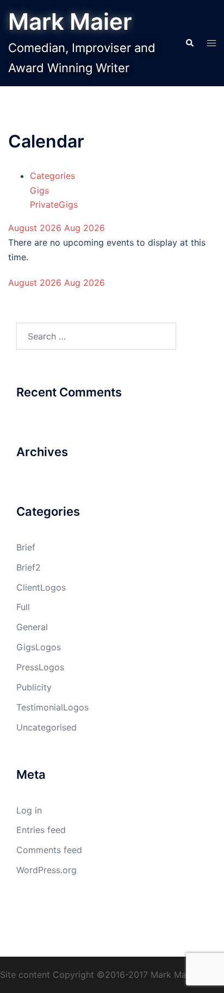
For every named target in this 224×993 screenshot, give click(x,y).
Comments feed (49, 849)
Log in (29, 810)
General (32, 627)
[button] (189, 43)
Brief (25, 547)
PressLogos (40, 667)
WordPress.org (46, 869)
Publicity (34, 687)
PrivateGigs (54, 204)
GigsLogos (38, 647)
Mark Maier (70, 21)
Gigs (39, 190)
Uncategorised (46, 727)
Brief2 (28, 567)
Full (23, 606)
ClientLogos (41, 587)
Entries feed (41, 829)
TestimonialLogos (52, 707)
